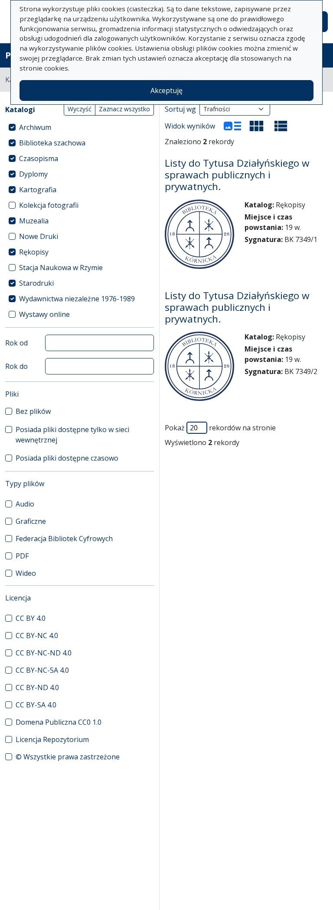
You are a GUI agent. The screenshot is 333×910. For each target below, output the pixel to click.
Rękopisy (34, 252)
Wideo (26, 573)
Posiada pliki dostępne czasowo (67, 458)
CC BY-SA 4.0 (36, 705)
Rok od (16, 343)
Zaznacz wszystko (124, 109)
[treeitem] (79, 127)
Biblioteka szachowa (52, 143)
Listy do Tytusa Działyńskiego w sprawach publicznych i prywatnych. (237, 174)
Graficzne (31, 521)
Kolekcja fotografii (48, 205)
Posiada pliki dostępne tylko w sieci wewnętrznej (72, 435)
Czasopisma (38, 158)
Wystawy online (44, 314)
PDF (22, 556)
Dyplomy (33, 174)
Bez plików (33, 411)
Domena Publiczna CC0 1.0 (58, 722)
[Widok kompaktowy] (256, 126)
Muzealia (34, 221)
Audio (25, 504)
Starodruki (36, 283)
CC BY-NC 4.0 (37, 635)
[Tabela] (281, 126)
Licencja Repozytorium (52, 739)
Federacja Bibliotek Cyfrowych (64, 538)
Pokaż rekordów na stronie (220, 427)
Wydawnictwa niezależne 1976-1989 (77, 298)
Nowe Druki (38, 236)
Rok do (16, 366)
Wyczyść (79, 109)
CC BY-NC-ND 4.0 (44, 653)
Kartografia (37, 189)
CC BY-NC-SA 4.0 (42, 670)
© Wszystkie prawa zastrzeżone (68, 757)
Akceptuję (166, 90)
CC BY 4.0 (31, 618)
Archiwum (35, 127)
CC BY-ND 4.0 (37, 687)
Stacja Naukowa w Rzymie (61, 267)
